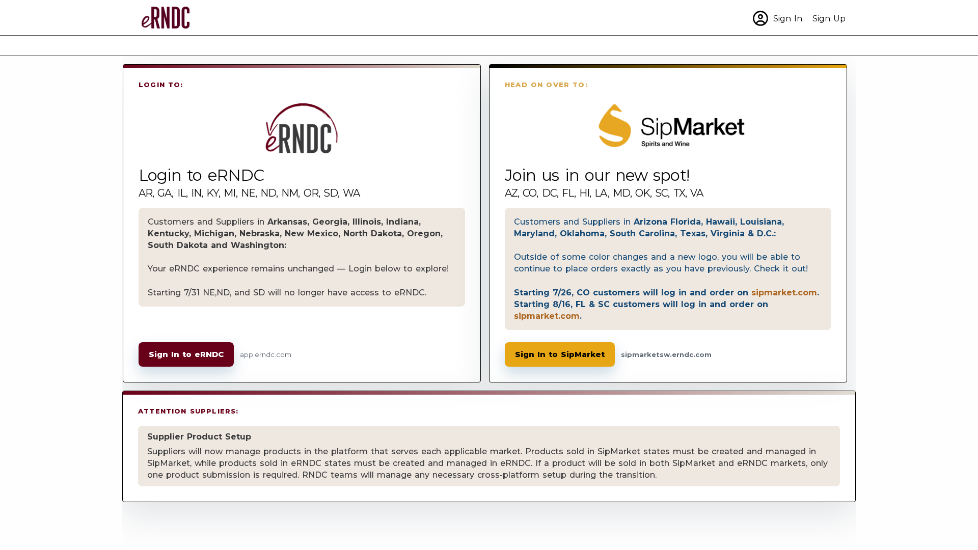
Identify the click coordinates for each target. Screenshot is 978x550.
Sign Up (829, 18)
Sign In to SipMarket (560, 354)
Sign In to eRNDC (186, 354)
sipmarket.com (784, 292)
